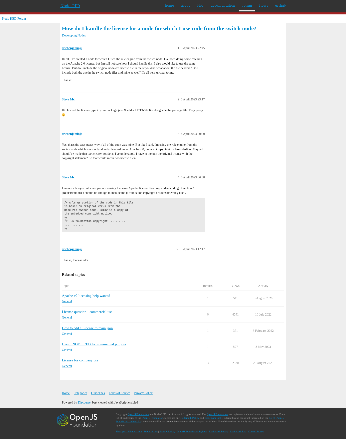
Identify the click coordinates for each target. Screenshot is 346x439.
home (169, 5)
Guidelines (98, 393)
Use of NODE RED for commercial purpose (94, 344)
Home (66, 393)
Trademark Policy (189, 417)
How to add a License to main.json (87, 328)
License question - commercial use (87, 312)
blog (200, 5)
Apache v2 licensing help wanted (86, 296)
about (185, 5)
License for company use (80, 360)
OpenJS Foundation (138, 414)
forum (247, 5)
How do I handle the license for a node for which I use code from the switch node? (159, 28)
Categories (80, 393)
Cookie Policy (256, 431)
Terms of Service (119, 393)
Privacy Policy (143, 393)
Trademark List (212, 417)
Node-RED (70, 5)
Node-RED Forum (14, 18)
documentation (223, 5)
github (280, 5)
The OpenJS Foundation (129, 431)
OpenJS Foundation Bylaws (192, 431)
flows (263, 5)
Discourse (84, 402)
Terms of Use (151, 431)
